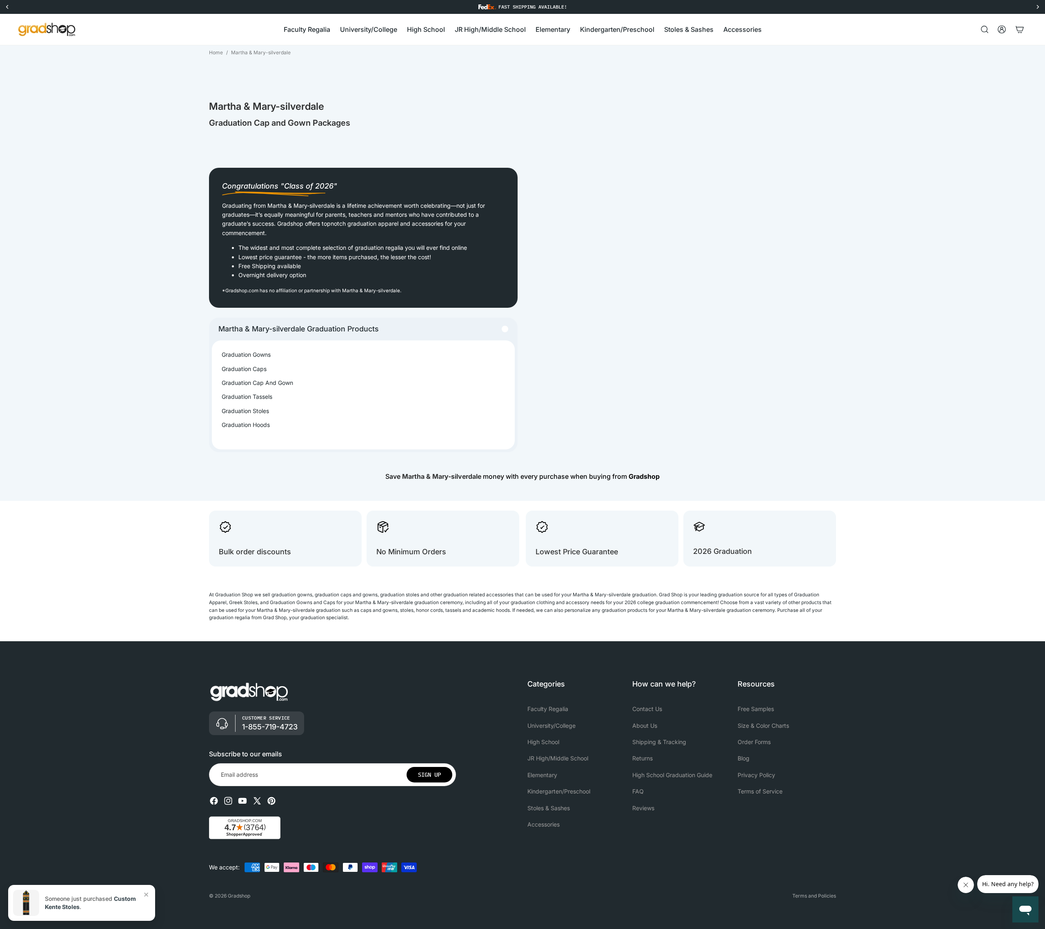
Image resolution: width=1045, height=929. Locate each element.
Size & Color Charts (763, 725)
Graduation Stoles (245, 410)
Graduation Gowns (246, 354)
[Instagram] (228, 801)
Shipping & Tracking (659, 741)
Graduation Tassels (247, 396)
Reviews (643, 808)
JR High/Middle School (557, 758)
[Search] (985, 29)
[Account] (1002, 29)
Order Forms (754, 741)
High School (543, 741)
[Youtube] (242, 801)
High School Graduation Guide (672, 774)
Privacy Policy (756, 774)
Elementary (542, 774)
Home (216, 52)
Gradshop (239, 896)
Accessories (543, 824)
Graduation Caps (244, 368)
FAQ (638, 791)
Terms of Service (760, 791)
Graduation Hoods (246, 424)
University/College (551, 725)
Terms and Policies (814, 896)
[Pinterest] (271, 801)
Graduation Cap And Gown (257, 382)
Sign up (429, 774)
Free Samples (756, 708)
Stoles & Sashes (548, 808)
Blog (743, 758)
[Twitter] (257, 801)
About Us (644, 725)
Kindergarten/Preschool (558, 791)
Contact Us (647, 708)
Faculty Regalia (547, 708)
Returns (642, 758)
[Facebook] (214, 801)
